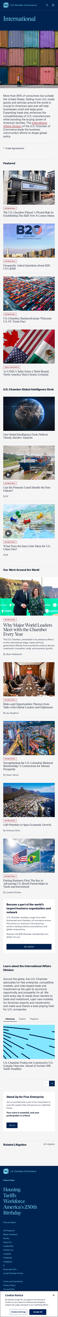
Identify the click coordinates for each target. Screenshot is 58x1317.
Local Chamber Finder (13, 1273)
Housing (12, 1189)
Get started (29, 946)
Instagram (7, 1261)
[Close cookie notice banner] (54, 1295)
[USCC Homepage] (29, 1171)
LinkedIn (7, 1254)
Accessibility (8, 1289)
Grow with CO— (10, 1269)
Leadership (8, 1246)
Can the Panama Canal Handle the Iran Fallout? (26, 489)
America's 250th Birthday (20, 1209)
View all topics (9, 1222)
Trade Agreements (14, 148)
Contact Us (8, 1250)
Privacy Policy (9, 1285)
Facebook (7, 1257)
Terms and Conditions (13, 1281)
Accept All (37, 1312)
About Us (7, 1242)
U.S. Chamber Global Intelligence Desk (28, 389)
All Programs (9, 1230)
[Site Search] (47, 5)
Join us (12, 1125)
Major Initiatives (10, 1234)
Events (6, 1238)
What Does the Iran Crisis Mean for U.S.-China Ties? (27, 547)
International (10, 208)
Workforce (14, 1201)
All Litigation (49, 1144)
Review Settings (18, 1312)
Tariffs (9, 1195)
